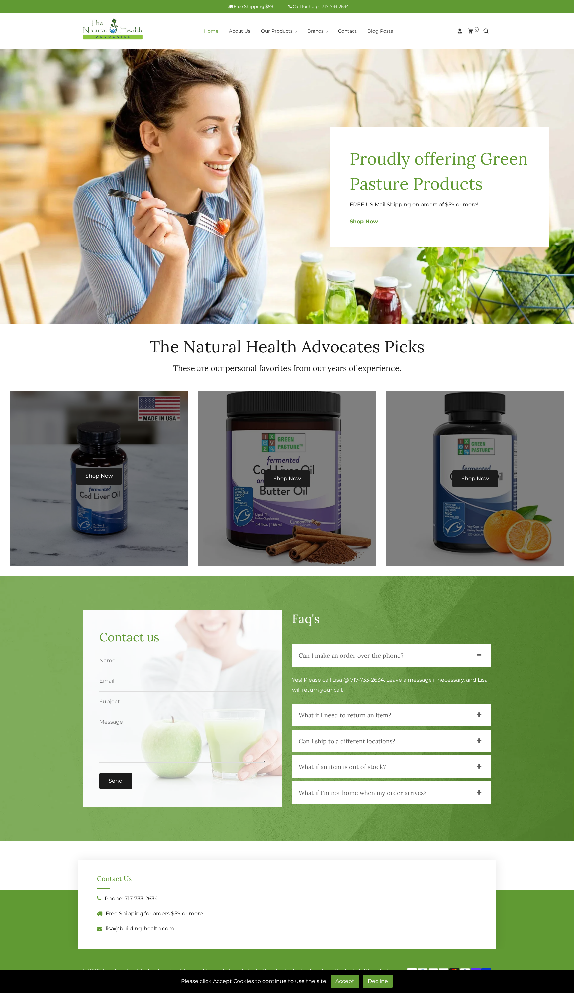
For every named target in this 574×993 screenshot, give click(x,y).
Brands (316, 31)
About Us (239, 31)
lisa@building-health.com (140, 928)
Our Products (277, 31)
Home (211, 31)
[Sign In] (460, 31)
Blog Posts (380, 31)
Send (116, 781)
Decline (378, 981)
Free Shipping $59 (259, 6)
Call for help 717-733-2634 (320, 6)
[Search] (486, 31)
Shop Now (364, 221)
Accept (344, 981)
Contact (347, 31)
